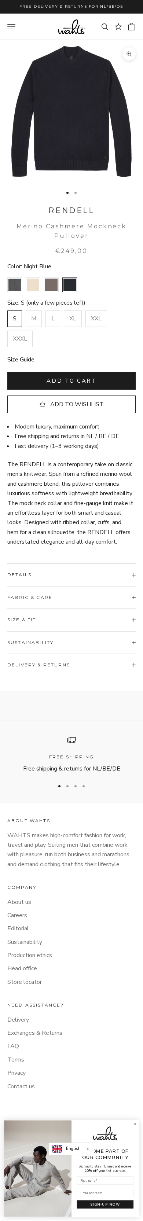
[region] (71, 754)
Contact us (21, 1086)
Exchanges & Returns (34, 1033)
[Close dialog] (135, 1124)
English (73, 1148)
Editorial (18, 928)
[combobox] (71, 1149)
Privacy (16, 1073)
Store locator (24, 982)
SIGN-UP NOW (105, 1204)
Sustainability (24, 942)
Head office (22, 968)
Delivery (18, 1020)
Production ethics (29, 955)
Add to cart (71, 381)
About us (19, 902)
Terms (15, 1060)
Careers (17, 915)
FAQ (13, 1046)
